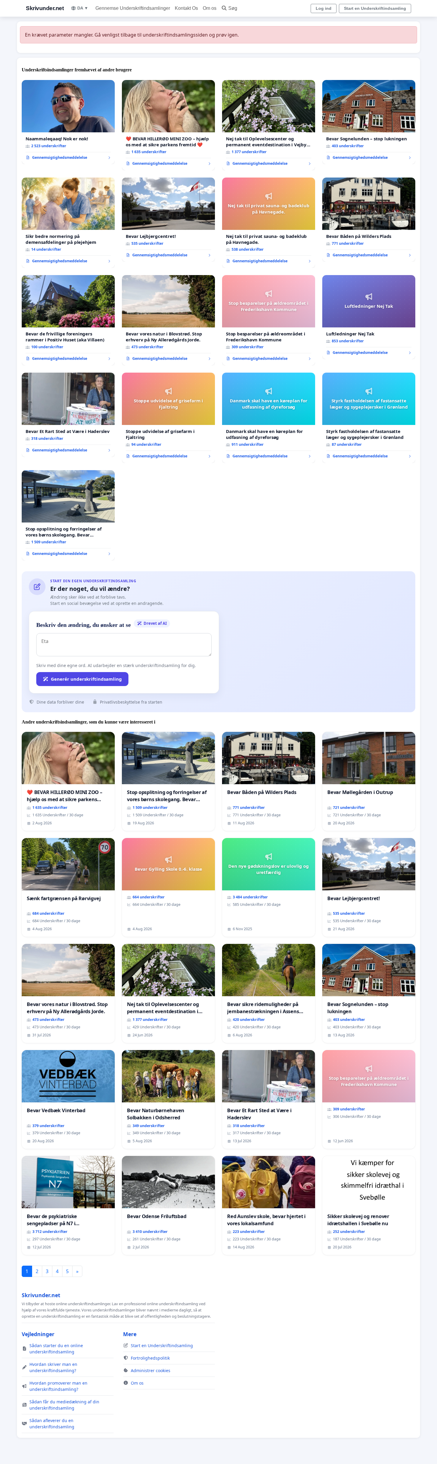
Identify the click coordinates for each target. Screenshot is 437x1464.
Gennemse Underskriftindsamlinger (132, 8)
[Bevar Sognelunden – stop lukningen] (368, 122)
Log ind (323, 8)
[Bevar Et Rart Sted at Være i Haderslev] (68, 415)
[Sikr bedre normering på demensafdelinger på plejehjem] (68, 223)
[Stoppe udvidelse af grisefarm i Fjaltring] (168, 418)
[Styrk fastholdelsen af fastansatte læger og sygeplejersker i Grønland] (368, 418)
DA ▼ (82, 8)
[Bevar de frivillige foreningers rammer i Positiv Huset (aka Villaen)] (68, 320)
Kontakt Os (186, 8)
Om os (209, 8)
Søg (232, 8)
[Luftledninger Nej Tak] (368, 317)
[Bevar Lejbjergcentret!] (168, 220)
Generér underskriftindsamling (86, 679)
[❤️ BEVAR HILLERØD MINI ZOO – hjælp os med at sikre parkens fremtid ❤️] (168, 125)
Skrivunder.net (45, 8)
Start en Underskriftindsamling (375, 8)
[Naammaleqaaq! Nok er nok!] (68, 122)
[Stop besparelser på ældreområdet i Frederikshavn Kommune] (268, 320)
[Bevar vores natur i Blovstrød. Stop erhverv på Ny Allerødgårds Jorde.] (168, 320)
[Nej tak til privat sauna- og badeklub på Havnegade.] (268, 223)
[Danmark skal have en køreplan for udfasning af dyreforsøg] (268, 418)
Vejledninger (38, 1334)
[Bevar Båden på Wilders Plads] (368, 220)
